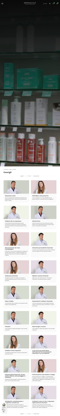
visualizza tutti (36, 175)
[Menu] (2, 3)
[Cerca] (49, 3)
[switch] (4, 411)
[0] (53, 3)
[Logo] (30, 3)
